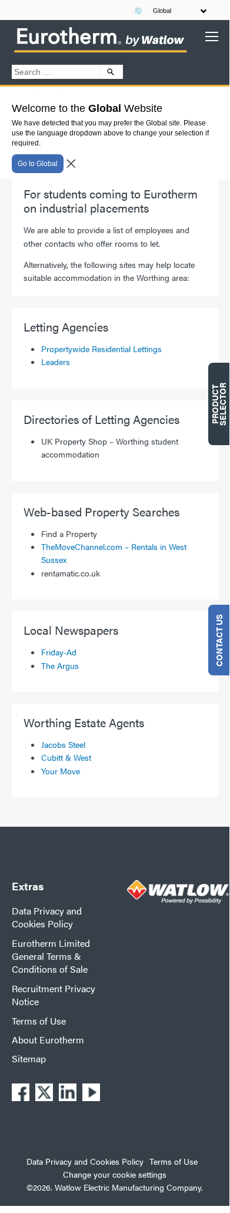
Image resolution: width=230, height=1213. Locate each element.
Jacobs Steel (63, 744)
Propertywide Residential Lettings (101, 348)
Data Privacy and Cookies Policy (47, 917)
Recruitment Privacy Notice (53, 995)
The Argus (60, 665)
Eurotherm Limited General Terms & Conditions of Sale (51, 956)
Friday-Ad (58, 652)
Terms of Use (39, 1021)
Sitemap (29, 1058)
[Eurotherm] (100, 52)
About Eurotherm (48, 1039)
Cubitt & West (66, 757)
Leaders (55, 361)
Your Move (60, 771)
